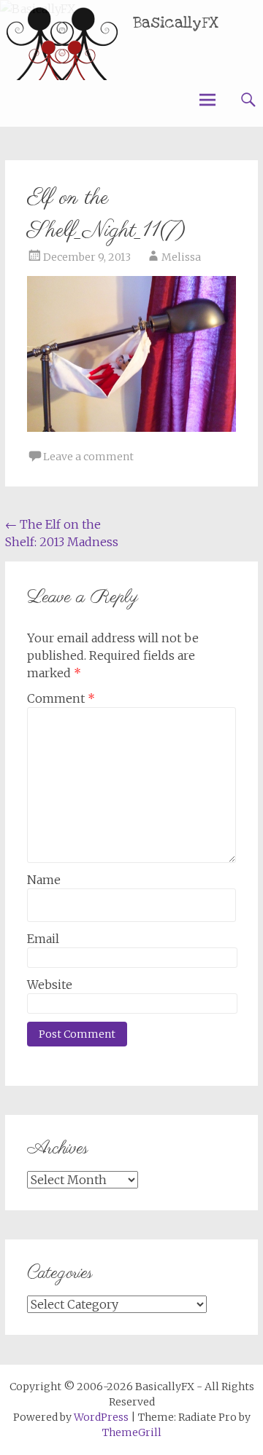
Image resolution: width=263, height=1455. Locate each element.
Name (44, 879)
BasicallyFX (176, 23)
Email (43, 938)
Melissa (181, 257)
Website (49, 984)
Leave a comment (88, 456)
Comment (61, 698)
